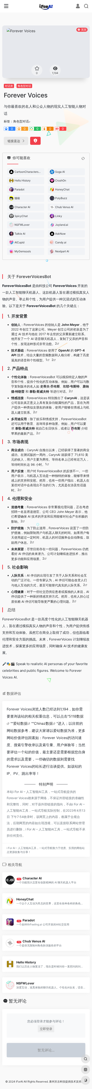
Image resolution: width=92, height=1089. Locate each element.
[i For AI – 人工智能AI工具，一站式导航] (46, 6)
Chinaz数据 (43, 723)
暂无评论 (18, 1001)
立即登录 (46, 1029)
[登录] (77, 6)
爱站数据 (20, 723)
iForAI (19, 1081)
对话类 (9, 86)
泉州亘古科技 (57, 1081)
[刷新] (83, 158)
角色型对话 (24, 86)
